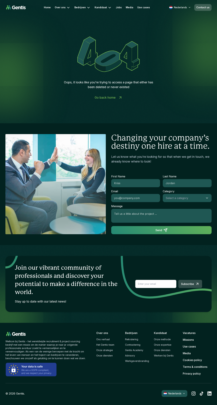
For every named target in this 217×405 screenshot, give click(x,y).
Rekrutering (131, 339)
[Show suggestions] (208, 198)
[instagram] (193, 393)
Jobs (119, 7)
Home (47, 7)
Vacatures (189, 333)
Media (129, 7)
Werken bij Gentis (164, 355)
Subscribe (187, 284)
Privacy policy (192, 373)
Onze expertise (162, 344)
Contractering (132, 344)
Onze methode (162, 339)
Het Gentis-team (105, 344)
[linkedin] (209, 393)
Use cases (143, 7)
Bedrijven (80, 7)
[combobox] (184, 198)
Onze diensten (104, 355)
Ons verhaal (103, 339)
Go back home (105, 97)
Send (158, 230)
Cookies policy (192, 360)
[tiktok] (201, 393)
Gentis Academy (134, 350)
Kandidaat (101, 7)
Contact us (203, 7)
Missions (188, 339)
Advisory (130, 355)
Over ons (60, 7)
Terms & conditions (195, 366)
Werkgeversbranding (137, 361)
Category (168, 191)
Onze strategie (104, 350)
